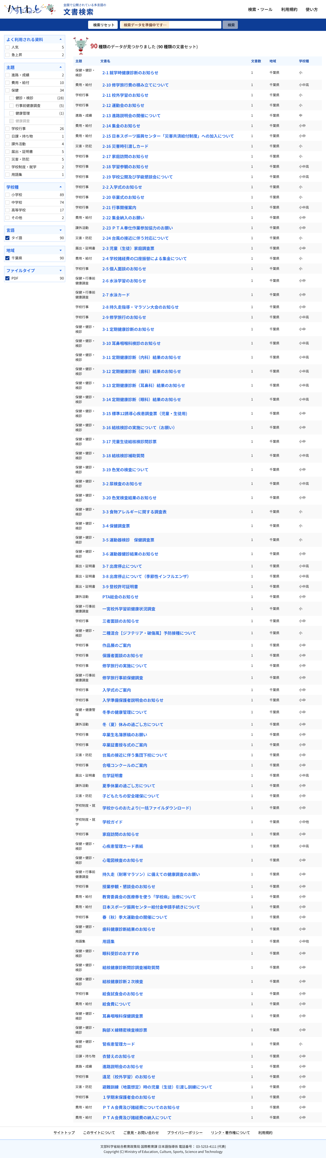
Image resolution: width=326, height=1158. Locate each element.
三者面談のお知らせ (120, 621)
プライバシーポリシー (185, 1132)
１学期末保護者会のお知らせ (128, 1097)
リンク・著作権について (230, 1132)
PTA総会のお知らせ (120, 597)
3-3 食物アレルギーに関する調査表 (134, 512)
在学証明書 (112, 775)
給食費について (116, 1004)
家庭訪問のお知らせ (120, 834)
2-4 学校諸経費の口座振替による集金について (144, 258)
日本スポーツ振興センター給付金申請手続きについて (151, 907)
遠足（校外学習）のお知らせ (128, 1076)
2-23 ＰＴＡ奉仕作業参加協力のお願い (137, 228)
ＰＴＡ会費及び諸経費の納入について (137, 1117)
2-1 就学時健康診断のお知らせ (130, 72)
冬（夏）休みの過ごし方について (133, 724)
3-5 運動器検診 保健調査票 (128, 540)
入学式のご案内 (116, 690)
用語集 (108, 941)
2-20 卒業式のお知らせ (123, 197)
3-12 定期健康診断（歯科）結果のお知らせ (141, 371)
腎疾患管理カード (118, 1044)
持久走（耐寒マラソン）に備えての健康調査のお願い (151, 874)
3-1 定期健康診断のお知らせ (128, 329)
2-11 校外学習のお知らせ (125, 95)
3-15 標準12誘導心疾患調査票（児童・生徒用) (144, 413)
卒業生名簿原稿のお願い (124, 734)
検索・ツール (260, 9)
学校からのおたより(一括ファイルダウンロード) (146, 808)
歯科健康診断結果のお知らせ (128, 929)
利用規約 (289, 9)
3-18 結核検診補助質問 (123, 455)
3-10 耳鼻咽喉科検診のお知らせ (131, 343)
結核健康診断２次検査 (122, 981)
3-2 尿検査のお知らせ (122, 483)
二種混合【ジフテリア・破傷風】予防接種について (149, 633)
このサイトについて (99, 1132)
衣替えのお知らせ (118, 1056)
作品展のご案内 (116, 645)
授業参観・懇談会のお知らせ (128, 886)
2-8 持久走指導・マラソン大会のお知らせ (140, 307)
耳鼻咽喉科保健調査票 (122, 1016)
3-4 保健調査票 (116, 526)
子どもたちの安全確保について (130, 796)
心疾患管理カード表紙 (122, 846)
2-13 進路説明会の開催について (131, 115)
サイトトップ (64, 1132)
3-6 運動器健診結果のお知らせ (130, 554)
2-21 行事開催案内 (119, 207)
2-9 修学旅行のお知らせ (124, 317)
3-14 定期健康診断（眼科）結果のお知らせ (141, 399)
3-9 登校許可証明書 (120, 586)
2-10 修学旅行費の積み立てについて (135, 85)
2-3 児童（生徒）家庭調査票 (128, 248)
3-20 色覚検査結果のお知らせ (129, 497)
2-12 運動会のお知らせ (123, 105)
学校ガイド (112, 822)
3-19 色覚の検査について (125, 469)
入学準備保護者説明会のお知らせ (133, 700)
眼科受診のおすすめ (120, 953)
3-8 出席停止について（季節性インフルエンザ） (146, 576)
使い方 (312, 9)
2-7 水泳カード (116, 295)
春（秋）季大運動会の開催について (135, 917)
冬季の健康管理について (124, 712)
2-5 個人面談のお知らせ (124, 269)
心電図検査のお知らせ (122, 860)
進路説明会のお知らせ (122, 1066)
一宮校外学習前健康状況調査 (128, 609)
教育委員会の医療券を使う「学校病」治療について (149, 897)
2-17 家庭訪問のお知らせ (125, 156)
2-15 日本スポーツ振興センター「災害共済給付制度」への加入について (168, 136)
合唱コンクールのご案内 (124, 765)
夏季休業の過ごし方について (128, 785)
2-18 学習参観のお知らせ (125, 166)
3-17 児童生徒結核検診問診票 (129, 441)
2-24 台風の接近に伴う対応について (135, 238)
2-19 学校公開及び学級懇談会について (137, 177)
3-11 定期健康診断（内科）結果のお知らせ (141, 357)
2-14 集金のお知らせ (121, 126)
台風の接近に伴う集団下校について (135, 755)
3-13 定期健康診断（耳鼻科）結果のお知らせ (143, 385)
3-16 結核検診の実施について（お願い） (139, 427)
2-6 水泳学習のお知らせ (124, 281)
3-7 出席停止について (122, 566)
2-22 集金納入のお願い (123, 217)
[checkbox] (7, 47)
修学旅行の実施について (124, 665)
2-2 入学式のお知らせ (122, 187)
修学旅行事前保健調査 (122, 677)
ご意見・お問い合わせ (141, 1132)
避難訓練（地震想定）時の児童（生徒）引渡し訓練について (157, 1087)
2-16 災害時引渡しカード (125, 146)
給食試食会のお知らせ (122, 994)
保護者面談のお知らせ (122, 655)
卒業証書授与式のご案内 (124, 745)
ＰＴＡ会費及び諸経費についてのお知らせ (141, 1107)
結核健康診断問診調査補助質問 (130, 967)
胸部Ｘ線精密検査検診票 (124, 1030)
